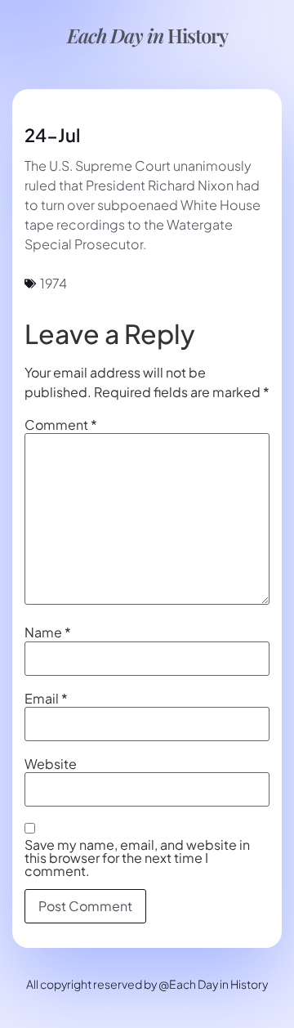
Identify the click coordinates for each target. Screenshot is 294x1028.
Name (47, 632)
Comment (60, 424)
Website (50, 764)
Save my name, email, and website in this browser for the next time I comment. (137, 858)
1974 (53, 283)
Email (46, 698)
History (147, 35)
